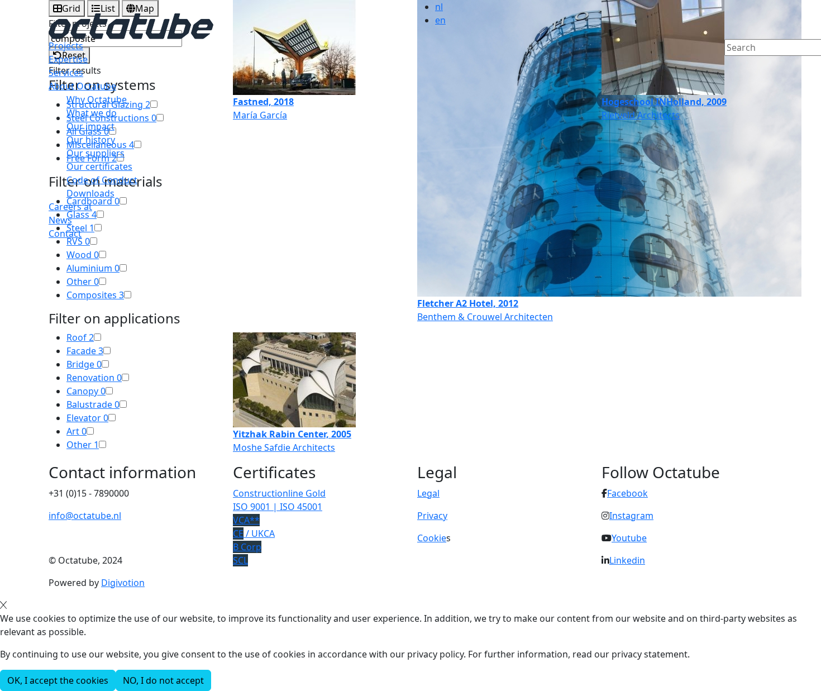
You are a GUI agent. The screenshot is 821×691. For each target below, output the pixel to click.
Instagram (631, 515)
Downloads (90, 193)
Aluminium (93, 268)
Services (66, 72)
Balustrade (93, 404)
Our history (90, 140)
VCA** (246, 520)
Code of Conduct (101, 180)
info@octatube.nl (85, 515)
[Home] (131, 25)
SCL (240, 560)
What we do (91, 113)
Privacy (432, 515)
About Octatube (82, 86)
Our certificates (99, 166)
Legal (428, 493)
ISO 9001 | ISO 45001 (277, 507)
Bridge (84, 364)
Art (76, 431)
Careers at (70, 207)
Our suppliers (95, 153)
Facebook (627, 493)
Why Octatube (96, 99)
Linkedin (627, 560)
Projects (66, 46)
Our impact (90, 126)
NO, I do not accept (163, 680)
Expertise (68, 59)
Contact (65, 233)
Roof (80, 337)
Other (82, 281)
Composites (95, 295)
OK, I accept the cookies (57, 680)
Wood (82, 255)
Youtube (629, 538)
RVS (78, 241)
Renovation (94, 377)
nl (439, 7)
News (60, 220)
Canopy (86, 391)
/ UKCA (254, 533)
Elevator (87, 418)
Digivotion (123, 582)
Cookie (431, 538)
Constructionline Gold (279, 493)
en (440, 20)
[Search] (731, 66)
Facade (84, 351)
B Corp (247, 547)
